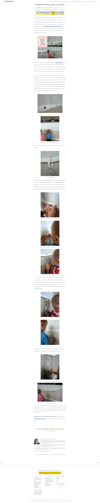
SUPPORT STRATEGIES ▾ (73, 1)
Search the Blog (36, 486)
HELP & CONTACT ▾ (94, 1)
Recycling (55, 454)
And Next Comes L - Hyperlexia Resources (46, 499)
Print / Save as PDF (51, 431)
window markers (59, 62)
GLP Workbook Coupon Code (38, 494)
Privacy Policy (56, 499)
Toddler (63, 454)
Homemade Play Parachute (39, 418)
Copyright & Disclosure (48, 484)
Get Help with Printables (48, 478)
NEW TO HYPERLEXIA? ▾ (58, 1)
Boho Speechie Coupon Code (38, 493)
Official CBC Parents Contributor (61, 484)
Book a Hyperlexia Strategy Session (49, 479)
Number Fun (47, 454)
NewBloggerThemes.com (48, 501)
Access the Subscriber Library (38, 487)
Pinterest (44, 451)
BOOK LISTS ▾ (80, 1)
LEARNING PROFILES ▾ (65, 1)
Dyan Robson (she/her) (51, 439)
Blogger (71, 501)
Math (44, 454)
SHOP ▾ (89, 1)
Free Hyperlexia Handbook (37, 478)
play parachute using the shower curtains (52, 26)
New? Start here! (36, 477)
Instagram (41, 451)
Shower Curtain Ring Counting (50, 4)
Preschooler (52, 454)
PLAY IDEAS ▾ (85, 1)
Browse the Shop (36, 485)
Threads (49, 451)
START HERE (51, 1)
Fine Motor (40, 454)
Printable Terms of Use (48, 485)
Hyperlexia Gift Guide (36, 484)
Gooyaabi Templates (61, 501)
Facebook (46, 451)
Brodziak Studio (33, 501)
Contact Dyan (46, 477)
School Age (60, 454)
